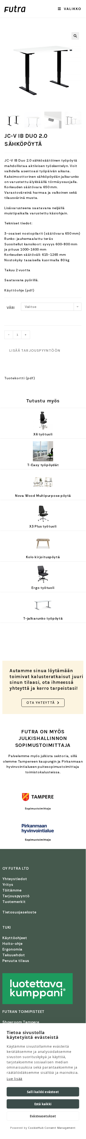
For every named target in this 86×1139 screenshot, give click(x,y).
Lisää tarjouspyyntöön (34, 350)
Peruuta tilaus (15, 960)
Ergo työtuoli (42, 588)
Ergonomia (12, 949)
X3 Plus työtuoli (43, 526)
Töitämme (11, 890)
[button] (75, 36)
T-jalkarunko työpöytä (43, 618)
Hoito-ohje (12, 943)
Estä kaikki (42, 1104)
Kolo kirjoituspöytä (43, 557)
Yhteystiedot (14, 879)
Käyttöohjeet (14, 938)
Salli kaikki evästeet (43, 1092)
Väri (11, 308)
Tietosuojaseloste (19, 912)
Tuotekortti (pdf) (19, 378)
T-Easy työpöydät (43, 465)
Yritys (7, 884)
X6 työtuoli (43, 434)
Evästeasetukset (43, 1116)
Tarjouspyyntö (15, 896)
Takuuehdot (13, 955)
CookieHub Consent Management (51, 1127)
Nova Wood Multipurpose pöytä (43, 495)
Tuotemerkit (14, 901)
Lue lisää (14, 1078)
